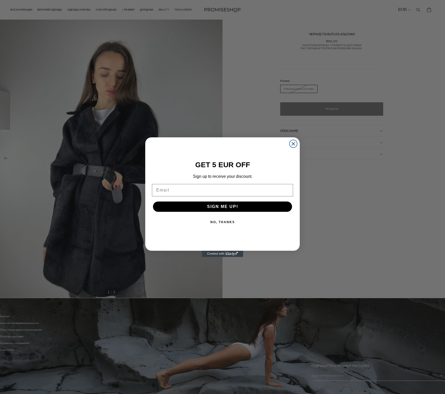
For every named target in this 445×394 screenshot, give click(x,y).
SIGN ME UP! (222, 206)
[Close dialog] (293, 144)
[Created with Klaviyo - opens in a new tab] (222, 254)
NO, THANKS (222, 222)
